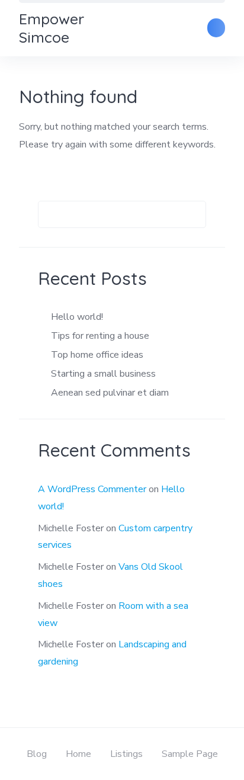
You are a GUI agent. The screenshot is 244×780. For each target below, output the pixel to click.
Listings (126, 753)
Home (78, 753)
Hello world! (77, 316)
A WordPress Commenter (92, 489)
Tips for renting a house (100, 335)
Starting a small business (103, 373)
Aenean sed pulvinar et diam (110, 392)
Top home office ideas (97, 354)
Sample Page (190, 753)
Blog (37, 753)
